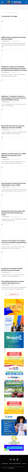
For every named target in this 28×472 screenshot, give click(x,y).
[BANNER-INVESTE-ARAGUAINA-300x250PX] (14, 364)
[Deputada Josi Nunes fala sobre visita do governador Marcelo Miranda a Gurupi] (14, 201)
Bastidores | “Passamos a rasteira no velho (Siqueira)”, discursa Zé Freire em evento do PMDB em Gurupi (13, 98)
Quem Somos (5, 463)
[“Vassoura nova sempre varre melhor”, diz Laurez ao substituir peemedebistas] (14, 231)
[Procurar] (26, 2)
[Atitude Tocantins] (14, 2)
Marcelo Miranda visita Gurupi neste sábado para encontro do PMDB (12, 126)
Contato (24, 463)
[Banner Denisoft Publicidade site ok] (14, 347)
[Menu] (2, 2)
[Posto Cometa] (14, 444)
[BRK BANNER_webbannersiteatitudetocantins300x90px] (14, 450)
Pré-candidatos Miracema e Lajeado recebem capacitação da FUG (12, 282)
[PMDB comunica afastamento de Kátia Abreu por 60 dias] (14, 27)
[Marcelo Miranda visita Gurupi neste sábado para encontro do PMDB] (14, 116)
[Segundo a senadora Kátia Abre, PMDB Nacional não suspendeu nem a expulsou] (14, 144)
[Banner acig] (14, 435)
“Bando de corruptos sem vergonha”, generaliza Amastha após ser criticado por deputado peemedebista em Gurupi (14, 68)
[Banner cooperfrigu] (14, 397)
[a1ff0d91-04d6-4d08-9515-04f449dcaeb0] (14, 331)
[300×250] (14, 314)
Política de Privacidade (15, 463)
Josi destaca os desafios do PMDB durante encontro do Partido (11, 269)
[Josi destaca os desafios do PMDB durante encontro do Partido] (14, 259)
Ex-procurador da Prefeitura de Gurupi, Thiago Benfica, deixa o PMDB (13, 184)
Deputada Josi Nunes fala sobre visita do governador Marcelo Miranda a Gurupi (13, 212)
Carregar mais (13, 294)
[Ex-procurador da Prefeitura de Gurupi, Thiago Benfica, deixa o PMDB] (14, 173)
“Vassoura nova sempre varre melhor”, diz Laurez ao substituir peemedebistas (13, 241)
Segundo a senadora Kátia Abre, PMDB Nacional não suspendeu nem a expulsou (13, 155)
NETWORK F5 (11, 468)
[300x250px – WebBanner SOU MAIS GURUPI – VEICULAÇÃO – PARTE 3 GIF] (14, 380)
